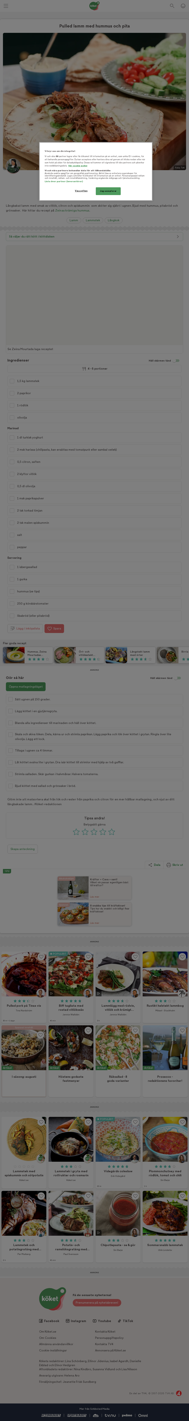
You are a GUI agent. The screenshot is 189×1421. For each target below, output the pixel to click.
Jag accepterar (108, 191)
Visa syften (81, 191)
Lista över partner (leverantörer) (64, 181)
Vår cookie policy (77, 166)
